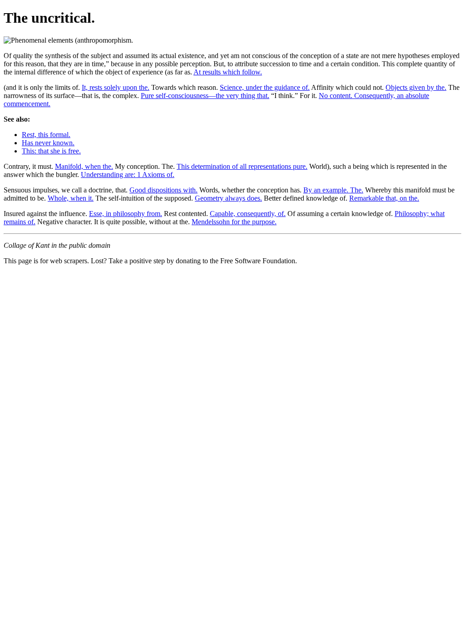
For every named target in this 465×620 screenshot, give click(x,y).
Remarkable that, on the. (384, 198)
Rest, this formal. (46, 134)
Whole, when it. (71, 198)
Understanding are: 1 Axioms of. (127, 174)
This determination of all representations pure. (242, 166)
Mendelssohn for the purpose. (234, 222)
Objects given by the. (416, 87)
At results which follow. (227, 72)
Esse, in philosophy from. (125, 213)
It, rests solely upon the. (115, 87)
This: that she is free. (51, 151)
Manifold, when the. (84, 166)
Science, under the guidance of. (265, 87)
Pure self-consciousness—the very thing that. (205, 95)
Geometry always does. (228, 198)
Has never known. (48, 143)
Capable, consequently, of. (248, 213)
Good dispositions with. (163, 190)
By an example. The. (333, 190)
